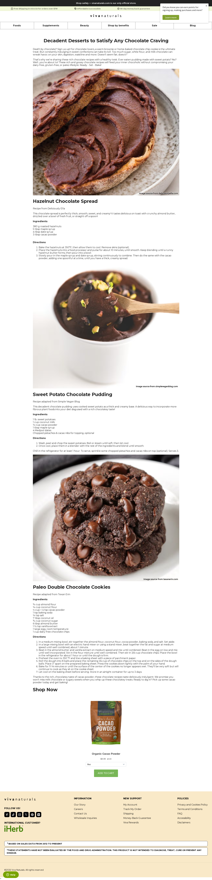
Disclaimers (183, 822)
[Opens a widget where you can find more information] (11, 875)
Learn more (171, 17)
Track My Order (132, 809)
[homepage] (106, 16)
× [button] (206, 5)
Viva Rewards (131, 822)
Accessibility (184, 818)
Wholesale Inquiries (85, 818)
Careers (78, 809)
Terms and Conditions (189, 809)
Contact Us (80, 813)
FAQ (179, 813)
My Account (130, 804)
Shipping (128, 813)
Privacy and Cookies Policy (192, 804)
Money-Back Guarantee (137, 818)
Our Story (80, 804)
